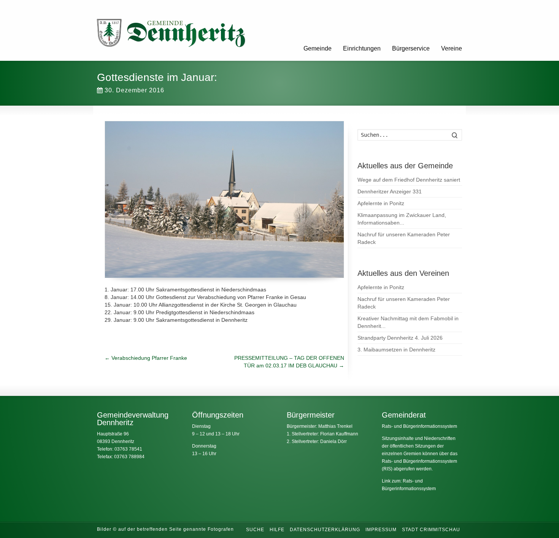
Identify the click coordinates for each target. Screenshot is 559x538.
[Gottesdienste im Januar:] (224, 199)
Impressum (381, 529)
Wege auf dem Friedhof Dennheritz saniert (408, 180)
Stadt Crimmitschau (431, 529)
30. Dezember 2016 (134, 90)
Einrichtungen (362, 48)
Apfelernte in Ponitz (380, 203)
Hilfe (277, 529)
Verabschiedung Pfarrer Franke (146, 358)
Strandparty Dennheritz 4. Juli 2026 (400, 338)
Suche (255, 529)
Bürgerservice (411, 48)
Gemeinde (317, 48)
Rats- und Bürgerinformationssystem (419, 426)
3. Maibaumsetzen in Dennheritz (396, 350)
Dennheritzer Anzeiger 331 (389, 191)
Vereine (451, 48)
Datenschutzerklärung (325, 529)
